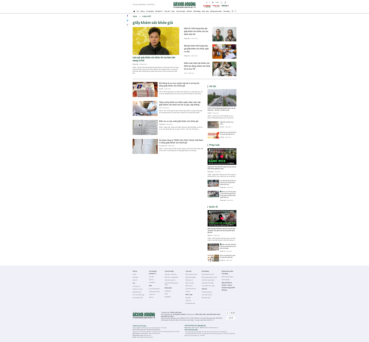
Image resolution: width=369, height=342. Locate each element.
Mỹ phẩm (188, 297)
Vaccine (151, 297)
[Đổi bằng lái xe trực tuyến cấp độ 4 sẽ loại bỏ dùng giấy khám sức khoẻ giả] (145, 89)
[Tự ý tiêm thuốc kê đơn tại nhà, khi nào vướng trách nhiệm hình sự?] (213, 183)
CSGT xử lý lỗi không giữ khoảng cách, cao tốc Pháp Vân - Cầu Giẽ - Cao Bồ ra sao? (221, 109)
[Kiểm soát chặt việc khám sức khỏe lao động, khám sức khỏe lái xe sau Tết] (224, 69)
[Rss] (234, 313)
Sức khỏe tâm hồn (191, 288)
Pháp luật (214, 145)
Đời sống (224, 290)
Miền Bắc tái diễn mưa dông (227, 123)
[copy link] (127, 24)
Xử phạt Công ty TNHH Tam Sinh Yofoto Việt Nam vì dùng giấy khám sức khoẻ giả (181, 141)
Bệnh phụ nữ (189, 280)
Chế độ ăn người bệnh (208, 280)
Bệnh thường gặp (190, 277)
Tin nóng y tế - (163, 145)
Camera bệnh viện (138, 297)
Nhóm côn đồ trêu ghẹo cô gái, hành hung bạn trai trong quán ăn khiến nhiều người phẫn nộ (228, 194)
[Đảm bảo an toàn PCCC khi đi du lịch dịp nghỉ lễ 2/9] (213, 135)
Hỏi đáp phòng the (207, 292)
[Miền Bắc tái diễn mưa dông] (213, 124)
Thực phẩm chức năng (208, 285)
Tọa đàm (151, 276)
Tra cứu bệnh (150, 11)
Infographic (168, 296)
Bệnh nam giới (190, 283)
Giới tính (189, 11)
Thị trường (226, 11)
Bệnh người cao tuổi (191, 274)
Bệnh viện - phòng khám (171, 277)
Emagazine (168, 291)
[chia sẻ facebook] (127, 15)
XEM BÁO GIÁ (202, 325)
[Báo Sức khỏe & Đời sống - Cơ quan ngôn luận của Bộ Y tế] (184, 4)
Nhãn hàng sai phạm (227, 276)
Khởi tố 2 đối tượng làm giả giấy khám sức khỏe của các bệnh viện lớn (196, 31)
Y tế (137, 11)
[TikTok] (206, 2)
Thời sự (142, 11)
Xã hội (212, 86)
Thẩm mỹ (188, 300)
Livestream (152, 282)
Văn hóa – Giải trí (227, 285)
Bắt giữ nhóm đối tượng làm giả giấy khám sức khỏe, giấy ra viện (196, 49)
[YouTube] (213, 2)
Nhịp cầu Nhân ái (227, 282)
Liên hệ (231, 318)
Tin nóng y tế (136, 286)
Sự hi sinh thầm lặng (138, 294)
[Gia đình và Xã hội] (207, 6)
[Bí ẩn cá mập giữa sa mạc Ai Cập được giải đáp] (213, 258)
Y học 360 (167, 11)
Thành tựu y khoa (137, 289)
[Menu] (232, 11)
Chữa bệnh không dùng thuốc (171, 284)
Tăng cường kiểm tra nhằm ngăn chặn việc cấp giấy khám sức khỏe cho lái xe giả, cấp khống (180, 103)
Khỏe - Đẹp (205, 11)
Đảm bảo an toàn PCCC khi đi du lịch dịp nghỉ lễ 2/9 (228, 133)
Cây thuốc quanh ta (170, 280)
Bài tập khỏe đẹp (190, 303)
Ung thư (188, 291)
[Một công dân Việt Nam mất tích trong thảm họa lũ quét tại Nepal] (213, 247)
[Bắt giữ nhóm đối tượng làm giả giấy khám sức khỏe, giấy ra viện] (224, 51)
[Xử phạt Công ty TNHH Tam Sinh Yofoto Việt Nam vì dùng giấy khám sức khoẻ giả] (145, 146)
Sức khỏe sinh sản (207, 294)
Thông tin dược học (154, 291)
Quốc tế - (210, 235)
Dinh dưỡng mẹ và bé (208, 274)
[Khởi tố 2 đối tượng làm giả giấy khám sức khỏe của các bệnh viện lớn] (224, 34)
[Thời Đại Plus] (225, 6)
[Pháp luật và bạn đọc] (216, 6)
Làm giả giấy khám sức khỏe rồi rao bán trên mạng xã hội (154, 59)
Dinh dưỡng (196, 11)
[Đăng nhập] (225, 2)
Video (166, 294)
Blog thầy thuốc (137, 292)
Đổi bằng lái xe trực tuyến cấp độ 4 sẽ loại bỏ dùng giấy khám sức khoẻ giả (179, 84)
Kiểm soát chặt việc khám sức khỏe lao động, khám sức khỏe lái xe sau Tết (197, 66)
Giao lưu (151, 279)
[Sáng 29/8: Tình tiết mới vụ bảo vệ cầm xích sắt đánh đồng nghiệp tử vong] (222, 156)
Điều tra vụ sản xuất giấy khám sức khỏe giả (178, 121)
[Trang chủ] (134, 11)
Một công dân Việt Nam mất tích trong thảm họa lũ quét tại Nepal (228, 246)
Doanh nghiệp (225, 279)
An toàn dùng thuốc (154, 288)
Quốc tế (213, 207)
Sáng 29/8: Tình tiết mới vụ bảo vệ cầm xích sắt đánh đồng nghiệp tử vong (222, 168)
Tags (135, 16)
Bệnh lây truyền (206, 297)
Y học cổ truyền (180, 11)
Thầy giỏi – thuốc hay (171, 274)
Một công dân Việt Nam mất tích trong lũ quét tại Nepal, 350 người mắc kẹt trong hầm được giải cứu (221, 230)
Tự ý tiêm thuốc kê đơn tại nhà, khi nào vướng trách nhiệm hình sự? (228, 182)
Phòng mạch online (216, 11)
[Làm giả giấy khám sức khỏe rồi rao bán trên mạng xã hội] (156, 41)
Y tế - (185, 73)
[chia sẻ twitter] (127, 20)
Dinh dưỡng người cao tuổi (209, 277)
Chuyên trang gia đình (228, 287)
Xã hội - (161, 89)
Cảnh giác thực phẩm (208, 283)
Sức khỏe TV (158, 11)
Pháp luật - (136, 64)
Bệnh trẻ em (189, 285)
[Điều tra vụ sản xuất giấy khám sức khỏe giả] (145, 127)
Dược (173, 11)
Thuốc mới (152, 294)
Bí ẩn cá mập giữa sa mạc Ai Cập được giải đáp (228, 256)
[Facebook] (209, 2)
